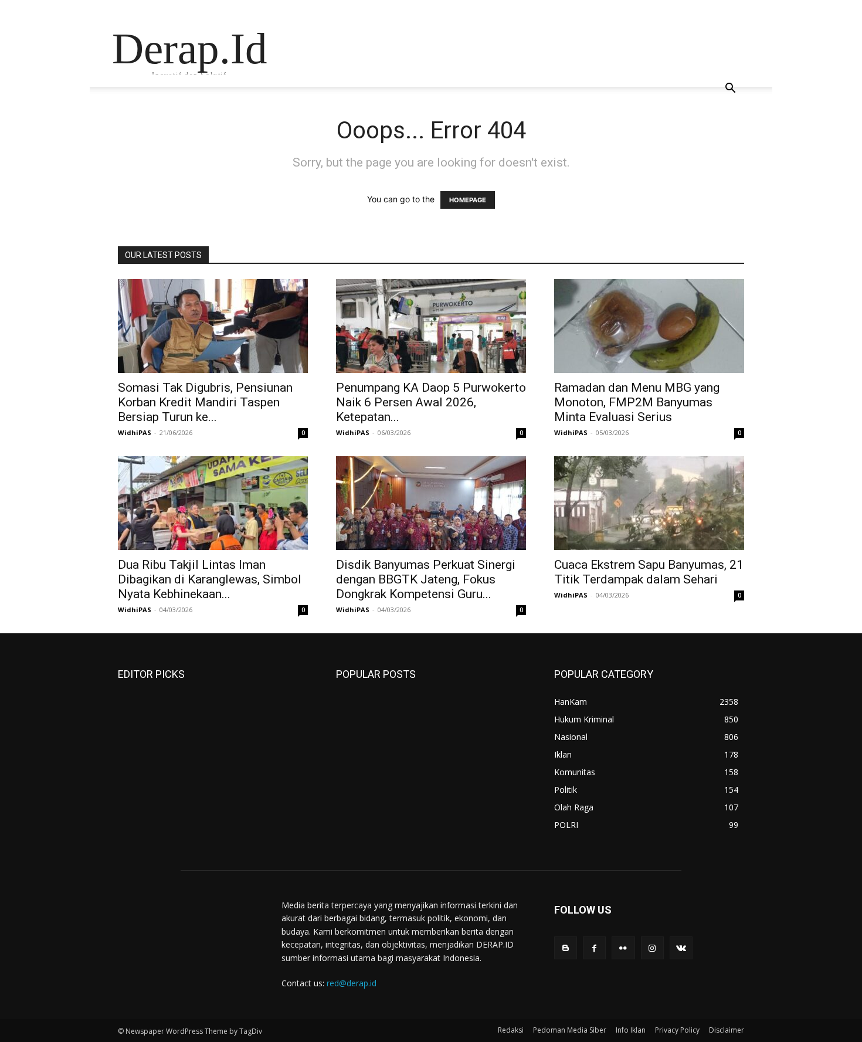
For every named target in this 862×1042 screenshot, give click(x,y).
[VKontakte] (681, 947)
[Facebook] (594, 947)
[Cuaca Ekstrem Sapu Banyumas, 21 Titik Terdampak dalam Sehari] (649, 503)
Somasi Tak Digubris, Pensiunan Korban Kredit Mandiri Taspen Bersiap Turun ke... (205, 402)
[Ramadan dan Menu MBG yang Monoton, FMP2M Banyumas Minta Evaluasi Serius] (649, 326)
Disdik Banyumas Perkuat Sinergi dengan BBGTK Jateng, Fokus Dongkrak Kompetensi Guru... (425, 579)
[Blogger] (565, 947)
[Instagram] (652, 947)
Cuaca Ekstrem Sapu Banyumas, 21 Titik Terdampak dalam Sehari (649, 572)
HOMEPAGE (467, 200)
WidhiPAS (134, 432)
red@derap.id (351, 983)
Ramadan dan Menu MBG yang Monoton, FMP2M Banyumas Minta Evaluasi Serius (637, 402)
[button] (730, 89)
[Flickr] (623, 947)
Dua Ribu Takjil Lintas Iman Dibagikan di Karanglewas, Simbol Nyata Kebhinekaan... (209, 579)
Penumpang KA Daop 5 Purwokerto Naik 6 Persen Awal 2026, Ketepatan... (431, 402)
